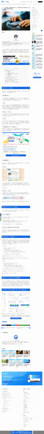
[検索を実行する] (41, 30)
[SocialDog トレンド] (5, 2)
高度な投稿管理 (25, 392)
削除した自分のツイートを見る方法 (10, 80)
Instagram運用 (5, 391)
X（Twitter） (25, 410)
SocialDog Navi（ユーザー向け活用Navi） (28, 418)
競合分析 (25, 400)
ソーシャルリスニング (26, 398)
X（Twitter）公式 (5, 408)
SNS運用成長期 (25, 407)
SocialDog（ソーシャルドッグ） (10, 44)
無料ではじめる (40, 1)
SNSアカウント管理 (26, 401)
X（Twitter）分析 (35, 26)
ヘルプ (24, 423)
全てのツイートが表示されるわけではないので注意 (12, 79)
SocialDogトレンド (26, 421)
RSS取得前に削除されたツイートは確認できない (13, 73)
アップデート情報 (26, 420)
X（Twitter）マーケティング (36, 15)
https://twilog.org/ (4, 187)
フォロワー (35, 19)
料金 (23, 413)
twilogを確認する (9, 74)
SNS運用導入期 (25, 404)
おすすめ (4, 411)
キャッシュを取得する (9, 78)
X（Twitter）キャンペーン (27, 397)
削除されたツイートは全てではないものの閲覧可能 (12, 81)
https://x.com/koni (8, 45)
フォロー (5, 403)
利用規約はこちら (5, 383)
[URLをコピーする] (27, 325)
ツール (4, 399)
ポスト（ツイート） (35, 22)
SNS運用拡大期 (25, 406)
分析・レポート (25, 395)
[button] (4, 325)
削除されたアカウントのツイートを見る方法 (11, 77)
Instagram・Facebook (26, 412)
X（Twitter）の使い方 (5, 321)
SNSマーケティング (35, 11)
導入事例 (24, 415)
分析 (34, 23)
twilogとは (9, 75)
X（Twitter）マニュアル (36, 14)
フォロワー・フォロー (35, 18)
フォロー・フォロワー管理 (27, 394)
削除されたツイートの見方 (11, 76)
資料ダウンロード (26, 424)
